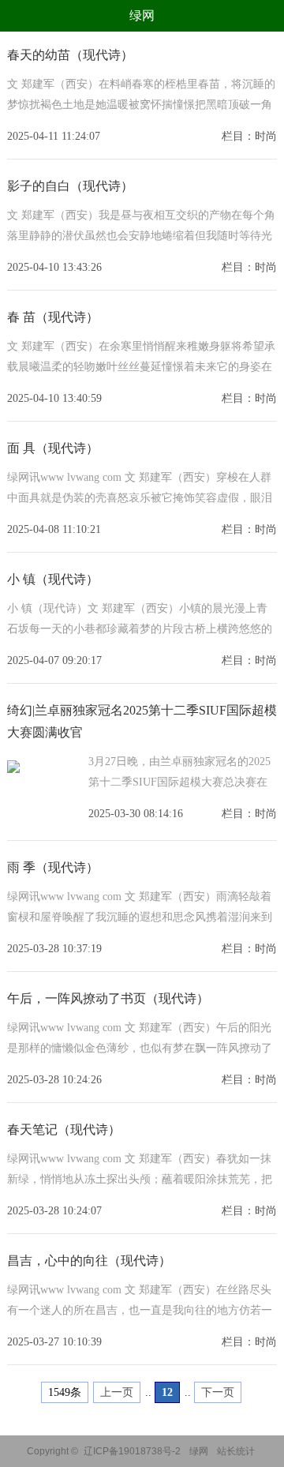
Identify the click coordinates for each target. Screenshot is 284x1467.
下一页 (217, 1392)
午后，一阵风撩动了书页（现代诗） (108, 998)
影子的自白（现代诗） (70, 186)
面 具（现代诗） (53, 448)
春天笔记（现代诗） (64, 1129)
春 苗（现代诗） (53, 317)
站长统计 (236, 1451)
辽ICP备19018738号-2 (132, 1451)
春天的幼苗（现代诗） (70, 55)
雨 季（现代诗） (53, 867)
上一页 (116, 1392)
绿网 (142, 15)
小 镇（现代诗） (53, 579)
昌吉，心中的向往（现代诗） (89, 1260)
